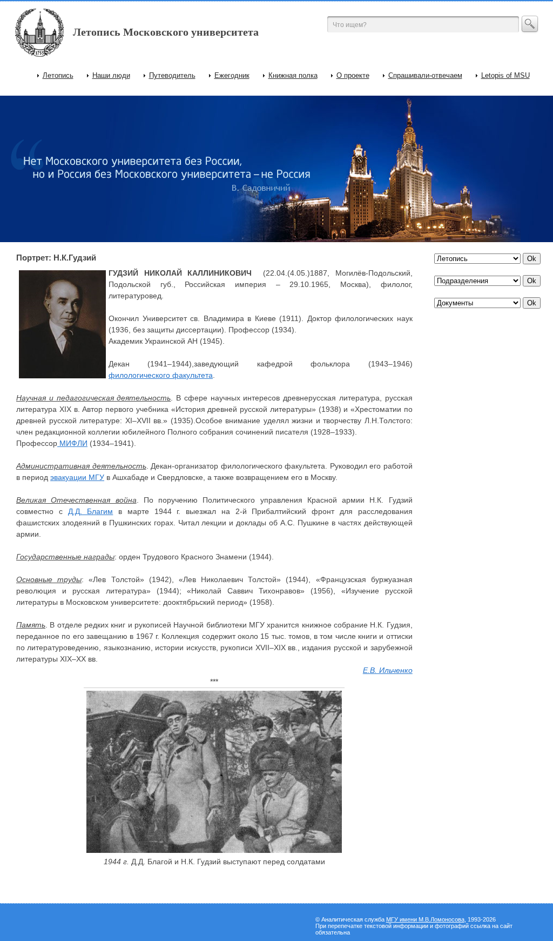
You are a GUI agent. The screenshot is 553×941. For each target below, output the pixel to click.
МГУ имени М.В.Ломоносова (425, 919)
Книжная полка (293, 75)
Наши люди (111, 75)
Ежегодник (231, 75)
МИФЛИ (72, 443)
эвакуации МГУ (77, 477)
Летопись (58, 75)
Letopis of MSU (505, 75)
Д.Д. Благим (90, 511)
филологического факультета (161, 375)
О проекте (352, 75)
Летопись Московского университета (166, 32)
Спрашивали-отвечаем (425, 75)
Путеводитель (172, 75)
